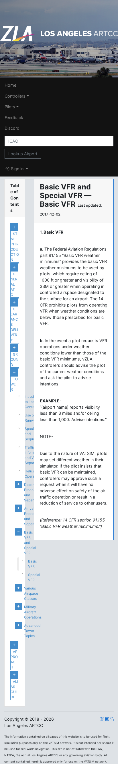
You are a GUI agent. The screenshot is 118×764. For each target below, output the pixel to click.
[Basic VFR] (18, 564)
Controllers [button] (15, 96)
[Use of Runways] (16, 417)
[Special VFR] (18, 577)
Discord (12, 128)
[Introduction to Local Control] (16, 402)
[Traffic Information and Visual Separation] (16, 455)
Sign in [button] (17, 168)
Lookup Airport (22, 153)
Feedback (14, 117)
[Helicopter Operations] (16, 473)
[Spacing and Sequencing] (16, 434)
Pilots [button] (10, 106)
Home (10, 85)
